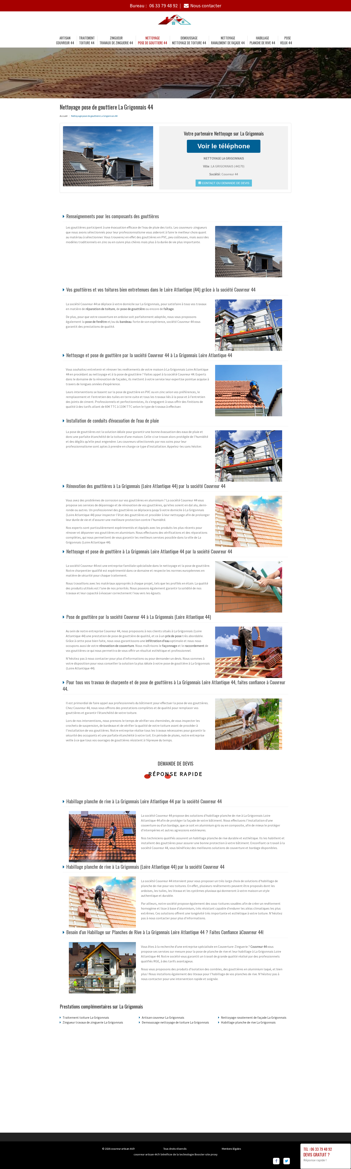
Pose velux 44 (286, 40)
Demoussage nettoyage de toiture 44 (189, 40)
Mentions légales (231, 1149)
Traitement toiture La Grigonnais (86, 1017)
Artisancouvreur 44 (65, 40)
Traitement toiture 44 (87, 40)
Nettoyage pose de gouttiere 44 (152, 40)
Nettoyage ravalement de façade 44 (228, 40)
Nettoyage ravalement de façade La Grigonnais (253, 1017)
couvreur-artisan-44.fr (123, 1149)
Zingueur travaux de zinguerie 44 (116, 40)
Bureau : (154, 5)
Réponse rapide (175, 774)
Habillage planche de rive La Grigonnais (248, 1022)
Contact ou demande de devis (225, 183)
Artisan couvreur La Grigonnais (163, 1017)
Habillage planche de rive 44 (262, 40)
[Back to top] (340, 1158)
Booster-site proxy (206, 1154)
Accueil (63, 115)
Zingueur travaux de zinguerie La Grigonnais (93, 1022)
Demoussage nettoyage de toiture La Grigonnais (175, 1022)
